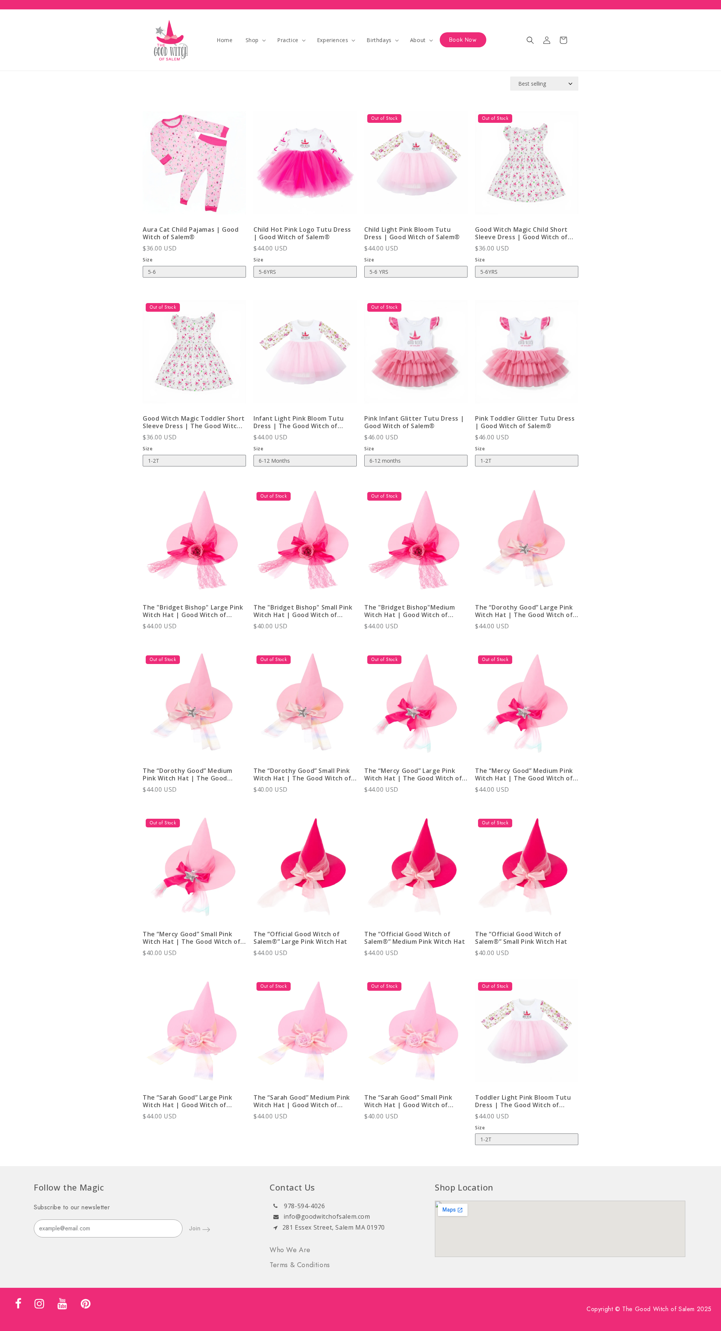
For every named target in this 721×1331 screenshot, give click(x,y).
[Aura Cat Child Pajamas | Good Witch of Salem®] (194, 166)
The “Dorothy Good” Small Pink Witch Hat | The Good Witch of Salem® (302, 774)
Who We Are (290, 1250)
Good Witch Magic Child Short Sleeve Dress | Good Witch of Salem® (521, 233)
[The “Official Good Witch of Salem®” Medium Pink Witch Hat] (416, 871)
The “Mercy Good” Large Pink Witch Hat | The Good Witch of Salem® (413, 774)
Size (147, 260)
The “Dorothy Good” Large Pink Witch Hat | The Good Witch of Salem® (524, 611)
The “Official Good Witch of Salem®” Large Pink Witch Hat (300, 937)
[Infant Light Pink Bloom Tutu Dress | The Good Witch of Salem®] (305, 355)
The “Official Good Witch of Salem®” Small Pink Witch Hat (521, 937)
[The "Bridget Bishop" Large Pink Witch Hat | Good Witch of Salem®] (194, 544)
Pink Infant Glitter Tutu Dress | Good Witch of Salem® (414, 422)
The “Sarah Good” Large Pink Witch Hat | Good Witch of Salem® (187, 1101)
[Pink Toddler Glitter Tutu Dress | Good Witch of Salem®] (526, 355)
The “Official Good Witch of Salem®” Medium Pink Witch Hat (414, 937)
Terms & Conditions (300, 1265)
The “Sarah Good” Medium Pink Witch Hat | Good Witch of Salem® (301, 1101)
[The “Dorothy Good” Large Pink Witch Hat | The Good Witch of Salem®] (526, 544)
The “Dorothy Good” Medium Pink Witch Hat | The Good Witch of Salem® (187, 774)
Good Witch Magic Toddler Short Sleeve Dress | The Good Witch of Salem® (194, 422)
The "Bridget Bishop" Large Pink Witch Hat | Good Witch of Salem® (193, 611)
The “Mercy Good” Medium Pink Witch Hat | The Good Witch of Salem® (524, 774)
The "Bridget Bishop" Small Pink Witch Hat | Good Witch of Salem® (303, 611)
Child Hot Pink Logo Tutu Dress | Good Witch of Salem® (302, 233)
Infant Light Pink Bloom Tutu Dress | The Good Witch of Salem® (298, 422)
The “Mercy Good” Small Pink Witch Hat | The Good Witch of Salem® (191, 937)
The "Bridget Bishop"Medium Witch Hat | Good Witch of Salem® (409, 611)
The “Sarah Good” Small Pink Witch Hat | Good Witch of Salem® (408, 1101)
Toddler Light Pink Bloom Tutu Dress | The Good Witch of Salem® (523, 1101)
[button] (255, 40)
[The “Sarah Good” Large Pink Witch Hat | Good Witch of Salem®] (194, 1034)
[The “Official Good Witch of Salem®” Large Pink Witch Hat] (305, 871)
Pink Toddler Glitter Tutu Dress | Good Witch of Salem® (525, 422)
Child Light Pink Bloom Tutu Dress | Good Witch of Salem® (412, 233)
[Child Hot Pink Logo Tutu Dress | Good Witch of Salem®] (305, 166)
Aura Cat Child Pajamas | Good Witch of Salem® (190, 233)
